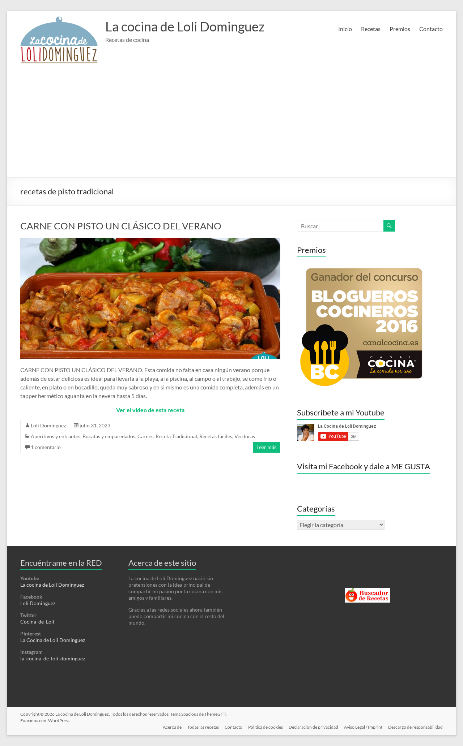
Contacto (431, 28)
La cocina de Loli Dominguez (185, 26)
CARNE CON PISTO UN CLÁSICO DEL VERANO (120, 226)
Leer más (266, 447)
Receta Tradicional (176, 436)
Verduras (244, 436)
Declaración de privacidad (313, 727)
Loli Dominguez (48, 425)
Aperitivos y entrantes (55, 436)
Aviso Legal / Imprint (363, 727)
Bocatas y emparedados (108, 436)
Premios (400, 28)
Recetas (371, 28)
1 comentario (46, 447)
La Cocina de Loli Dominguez (52, 640)
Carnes (145, 436)
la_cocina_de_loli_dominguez (52, 658)
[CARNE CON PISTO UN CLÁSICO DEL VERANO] (150, 241)
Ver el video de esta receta (150, 409)
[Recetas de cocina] (367, 591)
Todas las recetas (203, 727)
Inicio (345, 28)
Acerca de (172, 727)
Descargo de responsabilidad (415, 727)
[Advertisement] (232, 123)
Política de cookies (265, 727)
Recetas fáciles (215, 436)
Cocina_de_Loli (37, 621)
